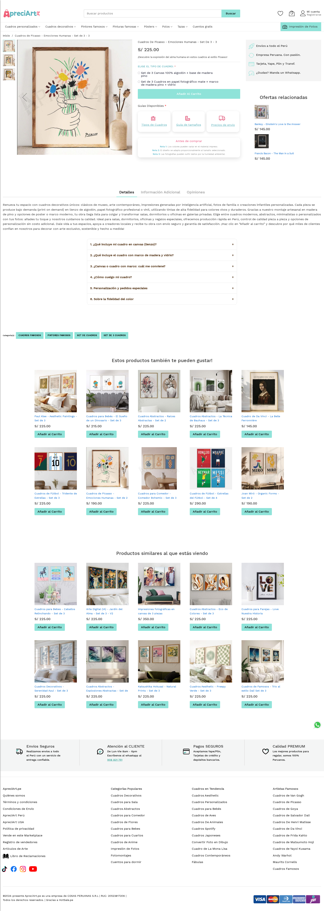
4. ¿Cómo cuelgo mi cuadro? (162, 277)
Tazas (181, 26)
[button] (24, 97)
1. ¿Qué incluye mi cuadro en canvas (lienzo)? (162, 244)
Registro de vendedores (20, 842)
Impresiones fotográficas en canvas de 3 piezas (156, 611)
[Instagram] (23, 868)
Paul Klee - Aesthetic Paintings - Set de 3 (55, 418)
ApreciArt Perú (14, 815)
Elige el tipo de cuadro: (155, 66)
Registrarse (314, 14)
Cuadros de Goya (285, 809)
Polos (166, 26)
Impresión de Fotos (302, 26)
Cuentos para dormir (126, 862)
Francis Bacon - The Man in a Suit (274, 153)
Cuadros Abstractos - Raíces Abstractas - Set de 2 (156, 418)
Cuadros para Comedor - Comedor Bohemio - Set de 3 (157, 495)
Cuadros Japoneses (206, 835)
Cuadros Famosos (30, 335)
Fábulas (197, 862)
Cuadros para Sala (124, 802)
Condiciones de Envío (18, 809)
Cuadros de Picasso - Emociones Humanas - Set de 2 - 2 (107, 497)
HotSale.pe (66, 899)
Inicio (6, 35)
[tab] (126, 192)
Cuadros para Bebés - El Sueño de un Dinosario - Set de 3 (106, 418)
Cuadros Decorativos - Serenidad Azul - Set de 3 (51, 688)
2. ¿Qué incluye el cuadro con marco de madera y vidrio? (162, 255)
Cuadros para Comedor (128, 815)
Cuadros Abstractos (125, 809)
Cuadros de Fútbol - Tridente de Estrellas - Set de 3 (55, 495)
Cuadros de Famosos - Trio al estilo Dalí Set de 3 (261, 688)
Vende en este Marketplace (22, 835)
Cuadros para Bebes (125, 828)
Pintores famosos (93, 26)
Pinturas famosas (124, 26)
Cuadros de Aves (204, 815)
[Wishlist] (280, 13)
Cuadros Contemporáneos (211, 855)
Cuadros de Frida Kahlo (290, 835)
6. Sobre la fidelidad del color (162, 299)
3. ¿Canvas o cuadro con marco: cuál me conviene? (162, 266)
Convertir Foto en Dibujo (210, 842)
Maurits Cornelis (285, 862)
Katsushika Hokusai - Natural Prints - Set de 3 (157, 688)
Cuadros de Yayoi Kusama (291, 848)
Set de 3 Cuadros (115, 335)
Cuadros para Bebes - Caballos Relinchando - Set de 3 (54, 611)
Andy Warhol (282, 855)
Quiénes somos (14, 795)
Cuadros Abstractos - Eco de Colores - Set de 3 (209, 611)
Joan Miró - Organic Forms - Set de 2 (260, 495)
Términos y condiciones (20, 802)
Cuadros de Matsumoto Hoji (293, 842)
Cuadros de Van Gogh (288, 795)
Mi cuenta (313, 11)
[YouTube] (33, 868)
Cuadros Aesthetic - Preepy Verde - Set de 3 (208, 688)
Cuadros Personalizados (209, 802)
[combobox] (152, 13)
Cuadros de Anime (124, 842)
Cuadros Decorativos (126, 795)
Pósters (149, 26)
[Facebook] (14, 868)
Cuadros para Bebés (206, 809)
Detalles (126, 192)
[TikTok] (5, 868)
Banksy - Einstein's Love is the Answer (277, 124)
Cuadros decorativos (59, 26)
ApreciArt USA (13, 822)
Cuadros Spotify (203, 828)
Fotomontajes (121, 855)
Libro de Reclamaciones (27, 856)
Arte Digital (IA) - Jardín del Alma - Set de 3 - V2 (104, 611)
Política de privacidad (18, 828)
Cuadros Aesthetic (205, 795)
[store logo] (21, 13)
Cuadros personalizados (21, 26)
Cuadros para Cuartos (127, 835)
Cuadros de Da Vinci (287, 828)
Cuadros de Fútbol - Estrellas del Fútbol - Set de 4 (209, 495)
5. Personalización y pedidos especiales (162, 288)
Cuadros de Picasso (287, 802)
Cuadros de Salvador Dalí (291, 815)
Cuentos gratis (202, 26)
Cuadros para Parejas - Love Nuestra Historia (260, 611)
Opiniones (196, 192)
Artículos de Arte (15, 848)
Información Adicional (160, 192)
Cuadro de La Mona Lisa (209, 848)
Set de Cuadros (87, 335)
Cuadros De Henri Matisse (292, 822)
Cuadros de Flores (124, 822)
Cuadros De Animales (207, 822)
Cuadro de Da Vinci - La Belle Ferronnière (261, 418)
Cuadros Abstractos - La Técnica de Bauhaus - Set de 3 (211, 418)
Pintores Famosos (59, 335)
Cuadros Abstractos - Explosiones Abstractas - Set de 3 (107, 690)
